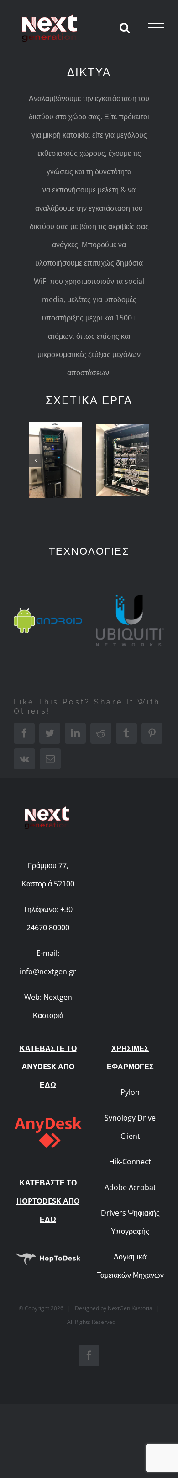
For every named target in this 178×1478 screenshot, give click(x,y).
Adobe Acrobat (130, 1187)
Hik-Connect (130, 1162)
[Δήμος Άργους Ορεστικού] (55, 460)
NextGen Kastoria (130, 1308)
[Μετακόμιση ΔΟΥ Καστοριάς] (122, 460)
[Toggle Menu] (156, 28)
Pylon (130, 1092)
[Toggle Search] (125, 27)
